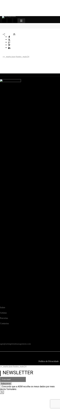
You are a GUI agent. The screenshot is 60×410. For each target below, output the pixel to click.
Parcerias (4, 318)
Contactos (4, 323)
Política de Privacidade (49, 361)
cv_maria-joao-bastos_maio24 (16, 57)
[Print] (15, 34)
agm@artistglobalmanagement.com (15, 344)
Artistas (3, 313)
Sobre (2, 307)
